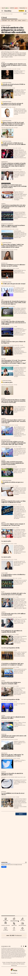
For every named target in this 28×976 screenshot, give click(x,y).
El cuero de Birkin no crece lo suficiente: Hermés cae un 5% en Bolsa (13, 265)
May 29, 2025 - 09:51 (14, 365)
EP (1, 210)
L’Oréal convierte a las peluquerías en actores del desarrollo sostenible (13, 30)
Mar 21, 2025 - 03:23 (13, 425)
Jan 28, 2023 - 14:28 (14, 686)
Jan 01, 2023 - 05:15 (15, 720)
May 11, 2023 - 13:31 (13, 650)
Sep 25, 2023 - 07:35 (13, 559)
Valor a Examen (4, 573)
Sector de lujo (4, 263)
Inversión (3, 460)
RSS (19, 963)
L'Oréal (4, 18)
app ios (14, 930)
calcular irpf (5, 920)
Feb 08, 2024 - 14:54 (17, 504)
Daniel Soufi (3, 107)
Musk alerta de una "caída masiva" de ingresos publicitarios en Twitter (12, 755)
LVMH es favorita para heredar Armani (14, 283)
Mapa (17, 963)
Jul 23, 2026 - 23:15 (14, 51)
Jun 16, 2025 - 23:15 (19, 345)
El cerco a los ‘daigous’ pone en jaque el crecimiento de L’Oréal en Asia (13, 524)
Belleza (2, 591)
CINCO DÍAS (3, 127)
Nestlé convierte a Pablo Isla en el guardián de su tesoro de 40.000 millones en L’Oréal (13, 144)
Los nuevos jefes (8, 382)
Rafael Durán (4, 51)
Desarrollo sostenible (6, 25)
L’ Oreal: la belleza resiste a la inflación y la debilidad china (13, 575)
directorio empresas (22, 925)
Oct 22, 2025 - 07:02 (14, 268)
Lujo (2, 299)
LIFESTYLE (3, 62)
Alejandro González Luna (6, 345)
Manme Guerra (4, 365)
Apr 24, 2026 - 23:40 (10, 88)
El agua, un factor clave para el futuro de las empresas (13, 342)
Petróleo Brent (22, 8)
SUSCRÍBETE (21, 10)
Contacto (4, 962)
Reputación (3, 791)
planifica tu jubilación (5, 925)
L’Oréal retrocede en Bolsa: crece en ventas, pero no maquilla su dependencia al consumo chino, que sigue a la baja (13, 443)
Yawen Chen (3, 88)
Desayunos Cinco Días (5, 340)
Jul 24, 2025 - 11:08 (13, 326)
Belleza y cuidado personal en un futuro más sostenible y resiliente (13, 226)
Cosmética (3, 203)
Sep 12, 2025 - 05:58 (10, 306)
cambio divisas (14, 925)
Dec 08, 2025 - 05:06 (7, 210)
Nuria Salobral (4, 720)
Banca (16, 20)
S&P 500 (12, 8)
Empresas (3, 499)
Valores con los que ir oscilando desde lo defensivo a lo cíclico (13, 718)
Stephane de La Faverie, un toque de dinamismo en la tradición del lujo (12, 104)
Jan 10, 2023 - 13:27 (13, 701)
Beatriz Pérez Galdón (5, 578)
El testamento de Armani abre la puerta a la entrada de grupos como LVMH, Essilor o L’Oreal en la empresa (13, 303)
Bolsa (9, 20)
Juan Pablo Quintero (5, 446)
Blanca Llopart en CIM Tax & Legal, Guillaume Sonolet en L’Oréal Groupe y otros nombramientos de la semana (12, 124)
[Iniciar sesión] (26, 10)
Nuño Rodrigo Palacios (5, 777)
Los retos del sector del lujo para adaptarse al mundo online (11, 683)
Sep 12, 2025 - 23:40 (10, 286)
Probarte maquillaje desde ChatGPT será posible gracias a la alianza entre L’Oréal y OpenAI (14, 65)
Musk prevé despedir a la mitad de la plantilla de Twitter (12, 774)
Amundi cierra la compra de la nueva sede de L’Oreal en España (13, 736)
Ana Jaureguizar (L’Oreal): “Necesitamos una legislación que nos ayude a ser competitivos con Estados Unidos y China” (13, 362)
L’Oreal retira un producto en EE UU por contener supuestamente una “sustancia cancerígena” (13, 421)
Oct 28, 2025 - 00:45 (13, 249)
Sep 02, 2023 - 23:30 (17, 578)
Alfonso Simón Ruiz (5, 739)
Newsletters (23, 963)
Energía (19, 20)
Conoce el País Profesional (14, 935)
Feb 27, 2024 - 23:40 (14, 486)
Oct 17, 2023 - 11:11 (13, 543)
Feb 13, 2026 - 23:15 (17, 148)
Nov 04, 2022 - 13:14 (15, 758)
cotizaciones (5, 930)
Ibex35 (12, 20)
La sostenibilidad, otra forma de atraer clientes (12, 794)
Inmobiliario (3, 734)
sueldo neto (22, 920)
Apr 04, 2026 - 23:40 (11, 107)
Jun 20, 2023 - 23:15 (17, 617)
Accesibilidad (13, 963)
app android (22, 930)
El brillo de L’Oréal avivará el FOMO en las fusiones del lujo (13, 85)
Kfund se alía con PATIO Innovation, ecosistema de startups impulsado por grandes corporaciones (12, 463)
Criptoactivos (25, 20)
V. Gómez (8, 268)
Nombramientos (4, 161)
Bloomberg (3, 268)
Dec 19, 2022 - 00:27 (13, 739)
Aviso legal (8, 962)
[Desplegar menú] (2, 10)
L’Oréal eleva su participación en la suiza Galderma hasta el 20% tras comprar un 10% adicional (13, 207)
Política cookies (13, 962)
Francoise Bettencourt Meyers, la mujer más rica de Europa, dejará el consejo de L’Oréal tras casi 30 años (13, 401)
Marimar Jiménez (4, 758)
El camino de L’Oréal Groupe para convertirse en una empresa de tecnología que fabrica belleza (14, 186)
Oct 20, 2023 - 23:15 (14, 527)
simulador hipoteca (14, 920)
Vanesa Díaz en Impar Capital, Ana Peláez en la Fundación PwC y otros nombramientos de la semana (12, 246)
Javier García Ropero (5, 148)
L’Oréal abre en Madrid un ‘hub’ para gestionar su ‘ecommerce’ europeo (12, 664)
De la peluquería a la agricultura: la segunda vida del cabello (11, 631)
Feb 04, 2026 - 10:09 (17, 169)
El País (25, 13)
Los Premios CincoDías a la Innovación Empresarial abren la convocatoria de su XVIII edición (13, 323)
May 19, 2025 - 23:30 (13, 384)
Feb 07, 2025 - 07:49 (17, 446)
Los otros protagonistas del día (10, 648)
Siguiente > (21, 813)
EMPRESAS (3, 398)
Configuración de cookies (20, 962)
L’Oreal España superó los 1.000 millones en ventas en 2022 (13, 614)
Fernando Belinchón (5, 504)
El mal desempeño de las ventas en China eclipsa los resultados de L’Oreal (13, 502)
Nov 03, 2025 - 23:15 (14, 229)
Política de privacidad (7, 963)
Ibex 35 (3, 8)
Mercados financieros (5, 440)
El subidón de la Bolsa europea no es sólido (12, 483)
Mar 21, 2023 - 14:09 (14, 667)
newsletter (4, 862)
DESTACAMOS (4, 20)
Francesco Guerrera (5, 486)
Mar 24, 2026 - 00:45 (13, 127)
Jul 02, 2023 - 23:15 (14, 597)
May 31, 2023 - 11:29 (14, 634)
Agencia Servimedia (5, 425)
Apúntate (4, 866)
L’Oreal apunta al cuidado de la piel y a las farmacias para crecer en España (13, 594)
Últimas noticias (14, 965)
